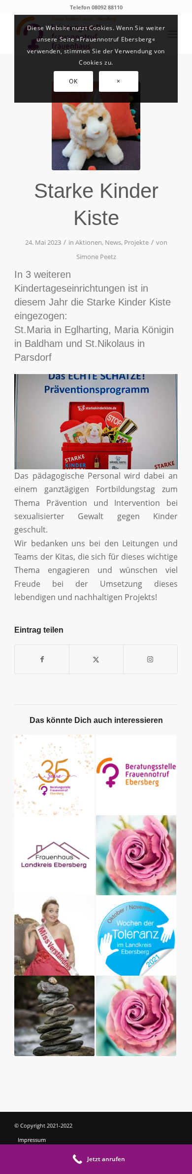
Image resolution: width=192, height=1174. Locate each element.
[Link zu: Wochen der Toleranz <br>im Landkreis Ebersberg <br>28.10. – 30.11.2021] (136, 935)
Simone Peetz (96, 256)
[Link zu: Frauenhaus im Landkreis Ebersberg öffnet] (54, 855)
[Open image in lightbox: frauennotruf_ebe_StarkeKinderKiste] (167, 464)
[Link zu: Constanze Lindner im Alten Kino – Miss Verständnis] (54, 935)
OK (73, 81)
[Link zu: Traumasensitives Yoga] (54, 1016)
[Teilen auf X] (96, 659)
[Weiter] (155, 418)
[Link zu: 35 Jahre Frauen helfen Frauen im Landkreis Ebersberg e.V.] (54, 775)
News (113, 242)
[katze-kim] (96, 125)
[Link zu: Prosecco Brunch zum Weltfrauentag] (136, 1016)
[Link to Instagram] (150, 659)
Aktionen (88, 242)
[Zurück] (36, 418)
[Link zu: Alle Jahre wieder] (136, 855)
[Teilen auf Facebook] (42, 659)
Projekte (136, 242)
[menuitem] (45, 1139)
